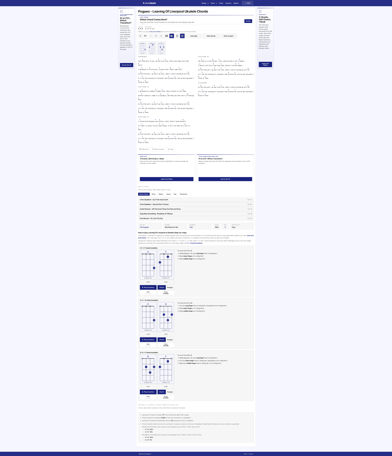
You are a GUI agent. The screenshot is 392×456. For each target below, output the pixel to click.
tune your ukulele (155, 31)
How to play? (228, 36)
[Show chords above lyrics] (171, 36)
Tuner (221, 3)
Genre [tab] (168, 194)
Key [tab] (175, 194)
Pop (191, 227)
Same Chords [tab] (143, 194)
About (245, 454)
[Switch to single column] (177, 36)
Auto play (193, 36)
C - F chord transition (194, 243)
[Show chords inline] (166, 36)
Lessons (228, 3)
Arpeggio (170, 287)
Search (236, 3)
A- (140, 36)
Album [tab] (161, 194)
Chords (161, 287)
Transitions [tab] (183, 194)
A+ (145, 36)
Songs (204, 3)
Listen (148, 282)
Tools (213, 3)
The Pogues (144, 227)
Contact (251, 454)
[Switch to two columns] (182, 36)
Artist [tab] (153, 194)
